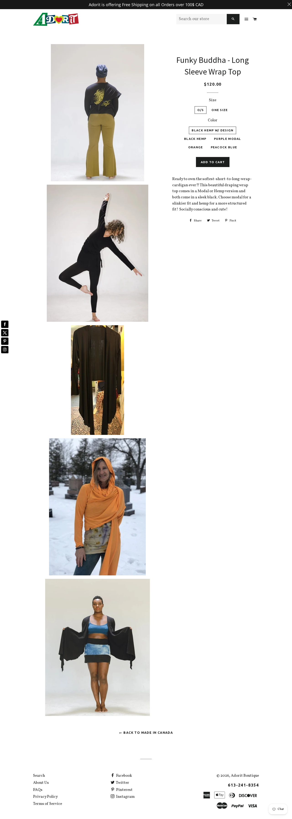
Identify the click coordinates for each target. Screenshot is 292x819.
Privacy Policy (45, 796)
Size (212, 100)
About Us (41, 782)
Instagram (125, 796)
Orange (195, 147)
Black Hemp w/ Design (212, 130)
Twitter (122, 782)
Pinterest (124, 789)
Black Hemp (195, 138)
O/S (200, 110)
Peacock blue (224, 147)
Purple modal (227, 138)
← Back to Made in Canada (146, 732)
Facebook (123, 775)
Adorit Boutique (245, 775)
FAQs (37, 789)
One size (219, 110)
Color (212, 120)
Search (39, 775)
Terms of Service (47, 803)
